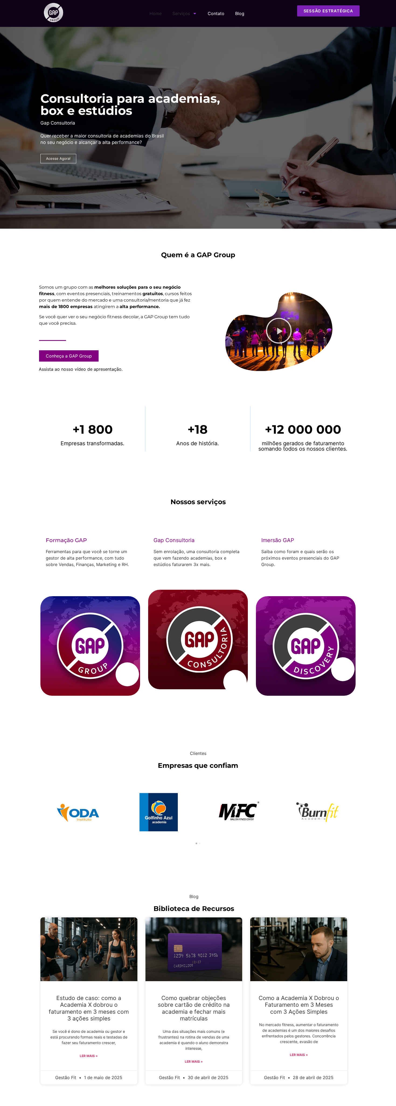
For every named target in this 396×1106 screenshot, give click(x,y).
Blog (239, 13)
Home (156, 13)
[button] (278, 331)
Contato (216, 13)
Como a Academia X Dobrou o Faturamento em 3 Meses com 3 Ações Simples (299, 1005)
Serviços (181, 13)
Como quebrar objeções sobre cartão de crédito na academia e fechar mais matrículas (194, 1008)
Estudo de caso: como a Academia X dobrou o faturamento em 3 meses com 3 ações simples (89, 1008)
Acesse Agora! (58, 158)
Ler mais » (89, 1056)
